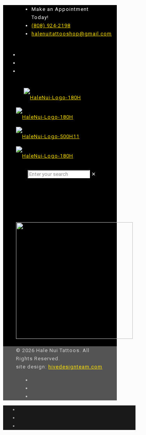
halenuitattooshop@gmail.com (72, 34)
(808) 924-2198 (51, 25)
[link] (93, 174)
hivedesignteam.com (75, 367)
